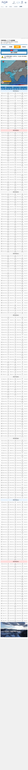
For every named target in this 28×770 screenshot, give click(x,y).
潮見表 (10, 6)
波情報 (17, 46)
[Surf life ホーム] (4, 2)
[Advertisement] (14, 24)
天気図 (10, 46)
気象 (6, 6)
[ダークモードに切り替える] (18, 2)
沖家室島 (15, 6)
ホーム (2, 6)
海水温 (24, 46)
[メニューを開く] (25, 2)
